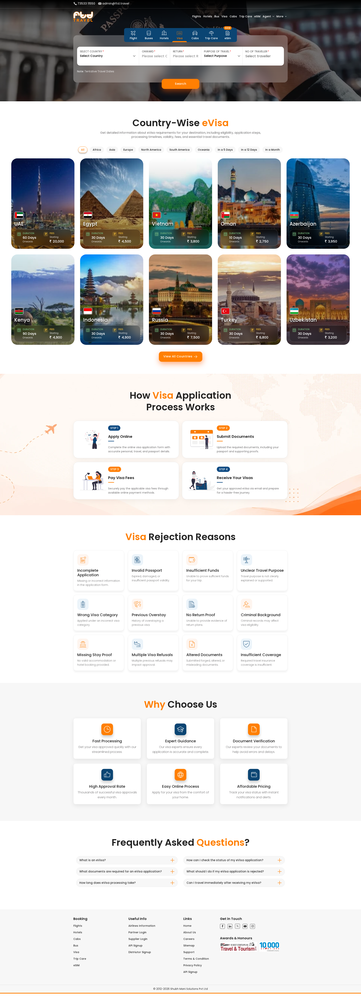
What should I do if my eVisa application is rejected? (225, 871)
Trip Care (245, 16)
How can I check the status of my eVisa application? (225, 860)
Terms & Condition (196, 959)
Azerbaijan (303, 224)
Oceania (203, 150)
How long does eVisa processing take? (107, 883)
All (82, 150)
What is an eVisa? (92, 860)
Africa (97, 150)
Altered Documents (204, 655)
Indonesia (95, 320)
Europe (128, 150)
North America (151, 150)
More (279, 16)
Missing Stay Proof (94, 655)
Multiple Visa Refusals (152, 655)
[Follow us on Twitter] (237, 926)
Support (188, 952)
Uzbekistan (303, 320)
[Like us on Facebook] (222, 926)
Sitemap (189, 945)
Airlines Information (141, 926)
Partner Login (137, 932)
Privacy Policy (192, 965)
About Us (189, 932)
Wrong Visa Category (97, 615)
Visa (224, 16)
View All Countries (178, 356)
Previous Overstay (149, 615)
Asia (112, 150)
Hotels (207, 16)
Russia (160, 320)
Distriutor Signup (139, 952)
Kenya (22, 320)
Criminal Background (261, 615)
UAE (19, 224)
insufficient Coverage (261, 655)
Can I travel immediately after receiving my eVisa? (224, 883)
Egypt (90, 224)
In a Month (272, 150)
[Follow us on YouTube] (245, 926)
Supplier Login (137, 939)
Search (180, 84)
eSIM (257, 16)
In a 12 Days (249, 150)
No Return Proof (200, 615)
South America (179, 150)
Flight (133, 38)
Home (187, 926)
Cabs (233, 16)
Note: (95, 71)
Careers (188, 939)
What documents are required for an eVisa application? (120, 871)
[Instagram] (252, 926)
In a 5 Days (225, 150)
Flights (196, 16)
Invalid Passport (147, 570)
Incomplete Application (88, 572)
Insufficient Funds (202, 570)
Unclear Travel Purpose (262, 570)
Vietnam (162, 224)
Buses (149, 38)
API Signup (135, 945)
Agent (267, 16)
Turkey (229, 320)
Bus (216, 16)
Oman (228, 224)
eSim (227, 35)
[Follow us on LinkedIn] (230, 926)
